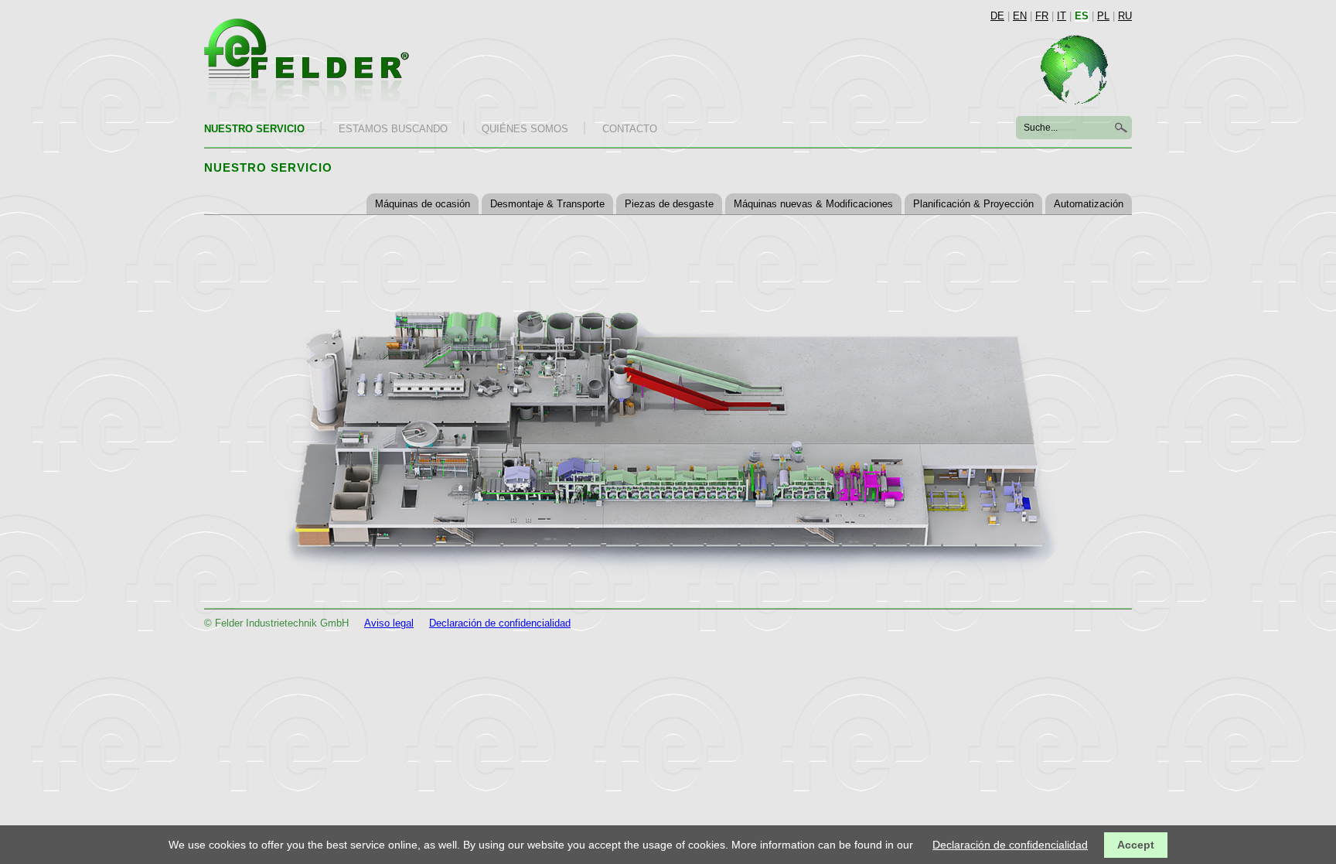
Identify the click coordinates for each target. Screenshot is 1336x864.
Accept (1135, 844)
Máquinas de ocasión (422, 204)
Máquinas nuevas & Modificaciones (813, 204)
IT (1061, 16)
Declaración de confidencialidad (500, 623)
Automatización (1088, 204)
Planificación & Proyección (973, 204)
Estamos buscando (393, 129)
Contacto (629, 129)
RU (1125, 16)
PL (1103, 16)
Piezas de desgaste (669, 204)
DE (997, 16)
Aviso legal (389, 623)
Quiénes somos (525, 129)
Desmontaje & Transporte (547, 204)
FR (1041, 16)
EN (1020, 16)
